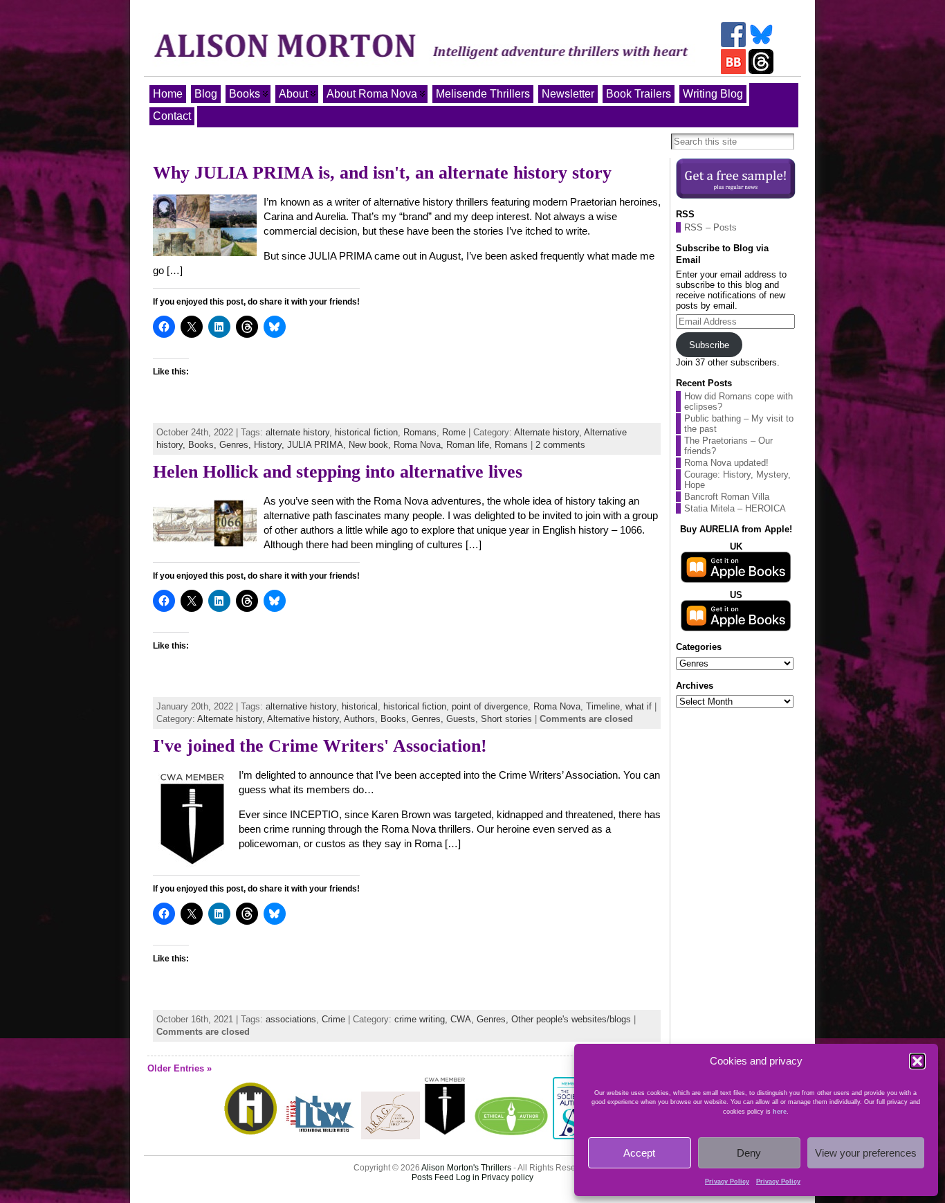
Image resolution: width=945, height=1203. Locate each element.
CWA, (463, 1019)
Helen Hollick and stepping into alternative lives (337, 472)
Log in (467, 1177)
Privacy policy (507, 1177)
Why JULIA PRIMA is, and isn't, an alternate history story (382, 173)
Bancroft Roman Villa (726, 496)
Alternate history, (549, 432)
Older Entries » (179, 1068)
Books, (203, 445)
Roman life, (470, 445)
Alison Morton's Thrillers (466, 1168)
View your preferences (866, 1153)
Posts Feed (433, 1177)
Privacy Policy (727, 1181)
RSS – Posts (710, 227)
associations (291, 1019)
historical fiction (366, 432)
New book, (371, 445)
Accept (639, 1153)
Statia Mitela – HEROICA (735, 508)
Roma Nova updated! (726, 463)
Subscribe (709, 345)
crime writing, (422, 1019)
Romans (420, 432)
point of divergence (490, 706)
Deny (749, 1153)
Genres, (236, 445)
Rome (454, 432)
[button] (917, 1061)
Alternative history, (305, 719)
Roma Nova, (420, 445)
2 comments (560, 445)
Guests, (463, 719)
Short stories (506, 719)
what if (638, 706)
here (780, 1111)
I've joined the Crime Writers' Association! (320, 746)
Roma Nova (556, 706)
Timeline (603, 706)
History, (270, 445)
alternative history (301, 706)
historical (360, 706)
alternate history (297, 432)
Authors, (362, 719)
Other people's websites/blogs (571, 1019)
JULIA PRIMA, (318, 445)
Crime (333, 1019)
